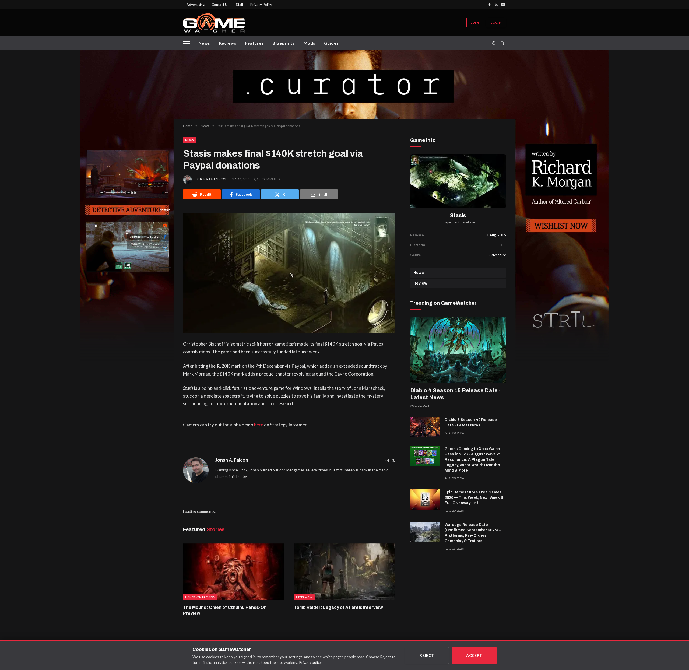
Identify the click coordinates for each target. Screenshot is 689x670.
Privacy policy (310, 662)
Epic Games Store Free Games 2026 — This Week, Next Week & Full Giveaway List (474, 497)
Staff (239, 4)
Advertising (196, 4)
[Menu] (186, 43)
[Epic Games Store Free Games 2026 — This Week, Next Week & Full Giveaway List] (425, 499)
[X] (165, 249)
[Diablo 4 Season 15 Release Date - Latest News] (458, 350)
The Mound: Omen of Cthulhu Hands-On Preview (225, 610)
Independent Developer (458, 222)
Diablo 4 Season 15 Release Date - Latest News (455, 393)
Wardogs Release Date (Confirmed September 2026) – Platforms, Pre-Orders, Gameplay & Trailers (473, 533)
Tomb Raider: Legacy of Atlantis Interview (338, 607)
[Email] (165, 261)
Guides (331, 42)
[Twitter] (393, 460)
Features (254, 42)
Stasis (458, 215)
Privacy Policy (261, 4)
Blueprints (283, 42)
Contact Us (220, 4)
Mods (309, 42)
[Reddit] (165, 225)
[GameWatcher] (214, 22)
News (204, 42)
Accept (474, 655)
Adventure (497, 255)
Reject (427, 655)
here (258, 424)
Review (420, 283)
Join (475, 22)
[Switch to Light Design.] (493, 43)
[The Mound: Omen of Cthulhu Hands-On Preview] (233, 572)
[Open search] (503, 43)
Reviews (227, 42)
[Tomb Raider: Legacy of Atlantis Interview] (344, 572)
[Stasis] (458, 181)
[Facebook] (165, 237)
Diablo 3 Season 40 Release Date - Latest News (471, 422)
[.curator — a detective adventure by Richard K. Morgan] (344, 84)
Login (496, 22)
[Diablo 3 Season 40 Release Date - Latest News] (425, 427)
